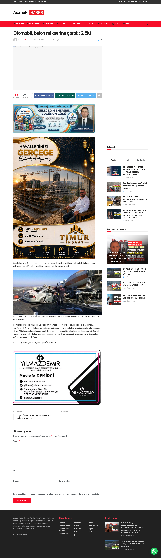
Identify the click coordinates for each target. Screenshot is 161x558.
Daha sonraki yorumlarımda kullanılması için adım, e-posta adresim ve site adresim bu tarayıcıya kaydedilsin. (56, 494)
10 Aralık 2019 (39, 40)
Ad (14, 470)
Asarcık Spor (64, 534)
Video (128, 24)
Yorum (16, 441)
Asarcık (49, 24)
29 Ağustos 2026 (129, 277)
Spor (117, 24)
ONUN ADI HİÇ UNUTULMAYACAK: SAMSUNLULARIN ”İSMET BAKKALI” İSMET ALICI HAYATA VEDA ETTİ (124, 256)
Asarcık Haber (51, 40)
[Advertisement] (105, 12)
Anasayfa (20, 24)
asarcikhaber (25, 40)
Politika (104, 24)
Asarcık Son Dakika (64, 530)
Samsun (63, 24)
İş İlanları (77, 532)
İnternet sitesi (64, 481)
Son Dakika (34, 24)
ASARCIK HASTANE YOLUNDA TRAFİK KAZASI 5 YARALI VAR (135, 199)
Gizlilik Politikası (29, 2)
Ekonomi (90, 24)
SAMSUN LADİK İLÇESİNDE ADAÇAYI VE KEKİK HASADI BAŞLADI (134, 271)
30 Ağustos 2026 (115, 262)
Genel (60, 40)
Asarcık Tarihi (17, 2)
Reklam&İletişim (40, 2)
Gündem (76, 24)
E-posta (16, 481)
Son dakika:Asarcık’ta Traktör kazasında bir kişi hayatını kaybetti (135, 185)
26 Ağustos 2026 (129, 301)
